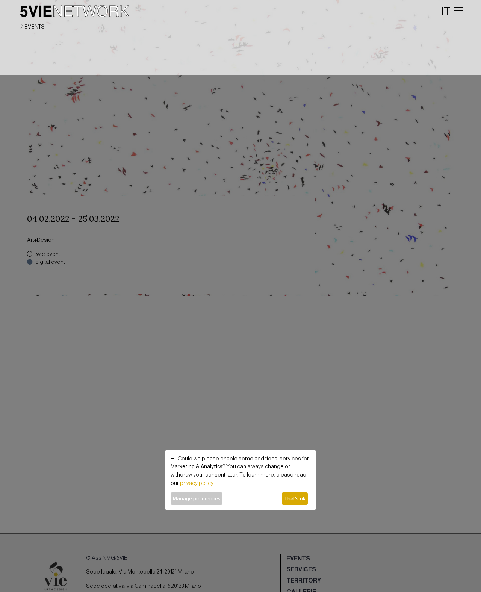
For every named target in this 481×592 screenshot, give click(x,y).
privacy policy (196, 483)
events (34, 27)
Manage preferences (197, 498)
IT (446, 11)
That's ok (295, 498)
